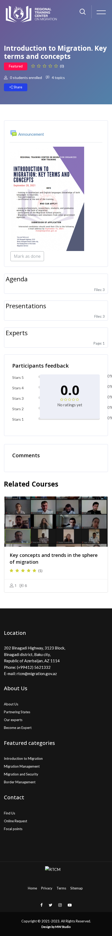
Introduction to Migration (23, 758)
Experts (17, 332)
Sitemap (76, 888)
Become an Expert (18, 728)
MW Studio (63, 927)
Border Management (19, 782)
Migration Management (22, 766)
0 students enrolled (25, 77)
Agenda (17, 279)
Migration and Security (21, 774)
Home (32, 888)
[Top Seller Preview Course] (56, 521)
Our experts (13, 720)
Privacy (46, 888)
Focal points (13, 829)
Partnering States (17, 712)
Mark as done (27, 256)
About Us (11, 704)
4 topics (58, 77)
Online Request (15, 821)
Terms (61, 888)
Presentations (26, 305)
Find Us (9, 813)
